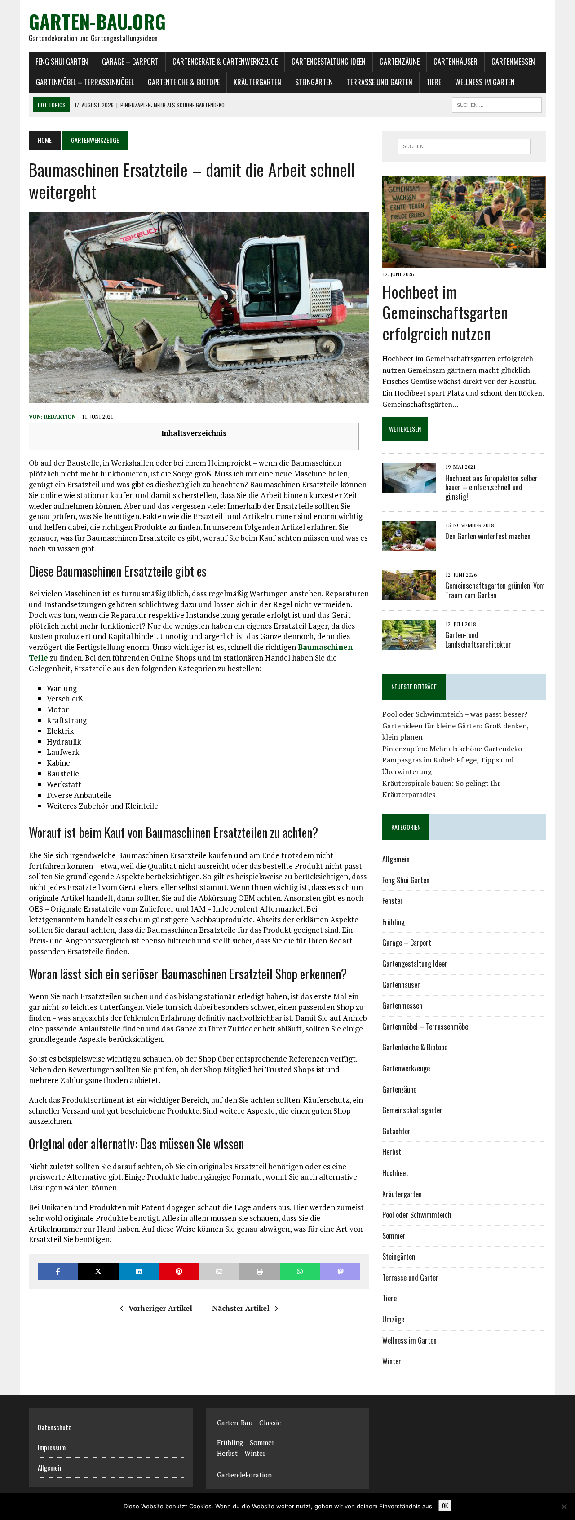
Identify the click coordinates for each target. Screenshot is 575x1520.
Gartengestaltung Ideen (329, 61)
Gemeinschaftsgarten (412, 1110)
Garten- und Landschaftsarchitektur (478, 640)
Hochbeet (395, 1173)
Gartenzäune (400, 61)
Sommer (394, 1235)
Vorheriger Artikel (160, 1308)
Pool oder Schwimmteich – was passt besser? (454, 714)
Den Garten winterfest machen (488, 536)
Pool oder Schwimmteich (416, 1214)
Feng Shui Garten (61, 61)
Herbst (391, 1151)
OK (445, 1505)
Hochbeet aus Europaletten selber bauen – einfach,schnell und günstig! (491, 487)
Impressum (52, 1447)
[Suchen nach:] (464, 146)
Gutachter (396, 1131)
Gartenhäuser (455, 61)
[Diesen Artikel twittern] (98, 1271)
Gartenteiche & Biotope (184, 82)
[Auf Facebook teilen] (58, 1271)
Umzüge (393, 1319)
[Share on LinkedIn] (139, 1271)
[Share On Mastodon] (340, 1271)
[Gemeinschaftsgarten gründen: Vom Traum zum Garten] (409, 594)
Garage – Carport (130, 61)
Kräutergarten (257, 82)
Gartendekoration (244, 1474)
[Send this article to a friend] (219, 1271)
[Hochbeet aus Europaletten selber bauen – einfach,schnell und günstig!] (409, 487)
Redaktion (60, 416)
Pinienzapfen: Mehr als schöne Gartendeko (452, 748)
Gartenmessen (513, 61)
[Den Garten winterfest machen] (409, 545)
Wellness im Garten (485, 82)
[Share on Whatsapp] (300, 1271)
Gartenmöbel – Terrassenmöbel (85, 82)
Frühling (393, 921)
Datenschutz (54, 1427)
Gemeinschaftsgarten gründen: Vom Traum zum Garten (495, 590)
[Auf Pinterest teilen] (179, 1271)
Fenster (392, 900)
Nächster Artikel (241, 1308)
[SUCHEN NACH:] (497, 103)
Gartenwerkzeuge (406, 1068)
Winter (391, 1361)
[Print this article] (259, 1271)
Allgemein (396, 859)
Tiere (433, 82)
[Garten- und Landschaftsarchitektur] (409, 643)
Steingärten (314, 82)
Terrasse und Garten (379, 82)
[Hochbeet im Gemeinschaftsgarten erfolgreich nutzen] (464, 262)
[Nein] (563, 1506)
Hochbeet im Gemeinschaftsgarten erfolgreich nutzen (445, 312)
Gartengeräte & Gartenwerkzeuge (225, 61)
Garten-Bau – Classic (249, 1422)
